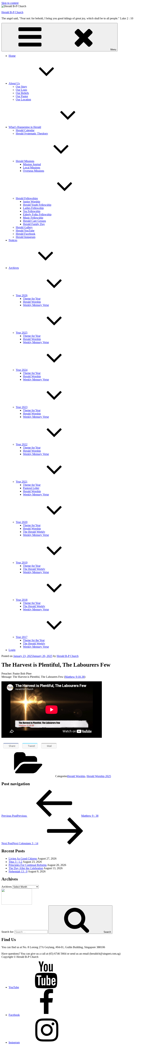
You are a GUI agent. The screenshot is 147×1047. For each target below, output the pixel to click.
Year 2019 (21, 562)
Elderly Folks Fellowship (37, 214)
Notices (13, 240)
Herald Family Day (34, 224)
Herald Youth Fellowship (37, 204)
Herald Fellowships (27, 198)
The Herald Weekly (34, 531)
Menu (113, 49)
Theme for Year (32, 298)
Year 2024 (21, 369)
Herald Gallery (24, 227)
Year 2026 (21, 295)
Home (12, 55)
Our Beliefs (22, 93)
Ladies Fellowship (33, 208)
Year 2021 (21, 481)
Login (12, 649)
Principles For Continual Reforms (28, 865)
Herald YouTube (25, 230)
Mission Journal (32, 164)
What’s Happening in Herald (25, 127)
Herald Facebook (25, 233)
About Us (14, 83)
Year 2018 (21, 599)
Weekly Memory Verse (36, 305)
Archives (14, 267)
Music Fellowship (33, 217)
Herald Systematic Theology (32, 133)
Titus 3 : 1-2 (15, 861)
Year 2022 (21, 444)
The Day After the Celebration (26, 868)
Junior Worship (31, 201)
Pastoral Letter (31, 488)
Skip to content (9, 2)
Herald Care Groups (34, 220)
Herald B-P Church (12, 12)
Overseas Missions (33, 170)
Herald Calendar (25, 130)
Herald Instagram (25, 237)
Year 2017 (21, 637)
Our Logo (21, 89)
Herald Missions (25, 161)
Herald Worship (32, 301)
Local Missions (31, 167)
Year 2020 (21, 522)
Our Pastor (22, 96)
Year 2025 (21, 332)
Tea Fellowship (31, 211)
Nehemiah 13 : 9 (18, 871)
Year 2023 (21, 407)
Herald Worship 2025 (99, 776)
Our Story (21, 86)
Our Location (23, 99)
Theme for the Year (34, 640)
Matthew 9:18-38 (74, 676)
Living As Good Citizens (23, 858)
